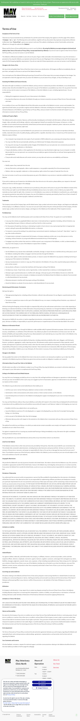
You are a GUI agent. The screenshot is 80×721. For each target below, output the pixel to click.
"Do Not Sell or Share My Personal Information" (16, 703)
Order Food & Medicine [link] (56, 16)
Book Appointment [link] (72, 16)
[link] (10, 13)
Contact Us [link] (69, 9)
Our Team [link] (29, 16)
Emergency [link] (73, 8)
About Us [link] (23, 16)
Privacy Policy (11, 694)
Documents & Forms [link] (64, 8)
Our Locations (41, 16)
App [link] (75, 9)
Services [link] (35, 16)
